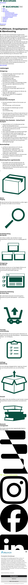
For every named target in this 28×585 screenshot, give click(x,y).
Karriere (5, 20)
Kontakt (5, 21)
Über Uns (5, 10)
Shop (4, 8)
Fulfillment (5, 18)
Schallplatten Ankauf (8, 17)
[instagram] (14, 503)
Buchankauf (6, 11)
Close (21, 6)
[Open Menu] (0, 4)
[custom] (14, 532)
